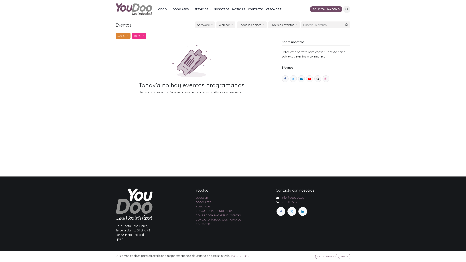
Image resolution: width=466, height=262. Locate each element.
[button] (346, 9)
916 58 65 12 (289, 202)
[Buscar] (346, 24)
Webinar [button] (225, 25)
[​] (281, 211)
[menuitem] (164, 9)
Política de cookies (240, 256)
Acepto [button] (344, 256)
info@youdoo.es (293, 197)
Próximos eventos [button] (282, 25)
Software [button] (203, 25)
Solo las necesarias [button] (326, 256)
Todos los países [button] (250, 25)
